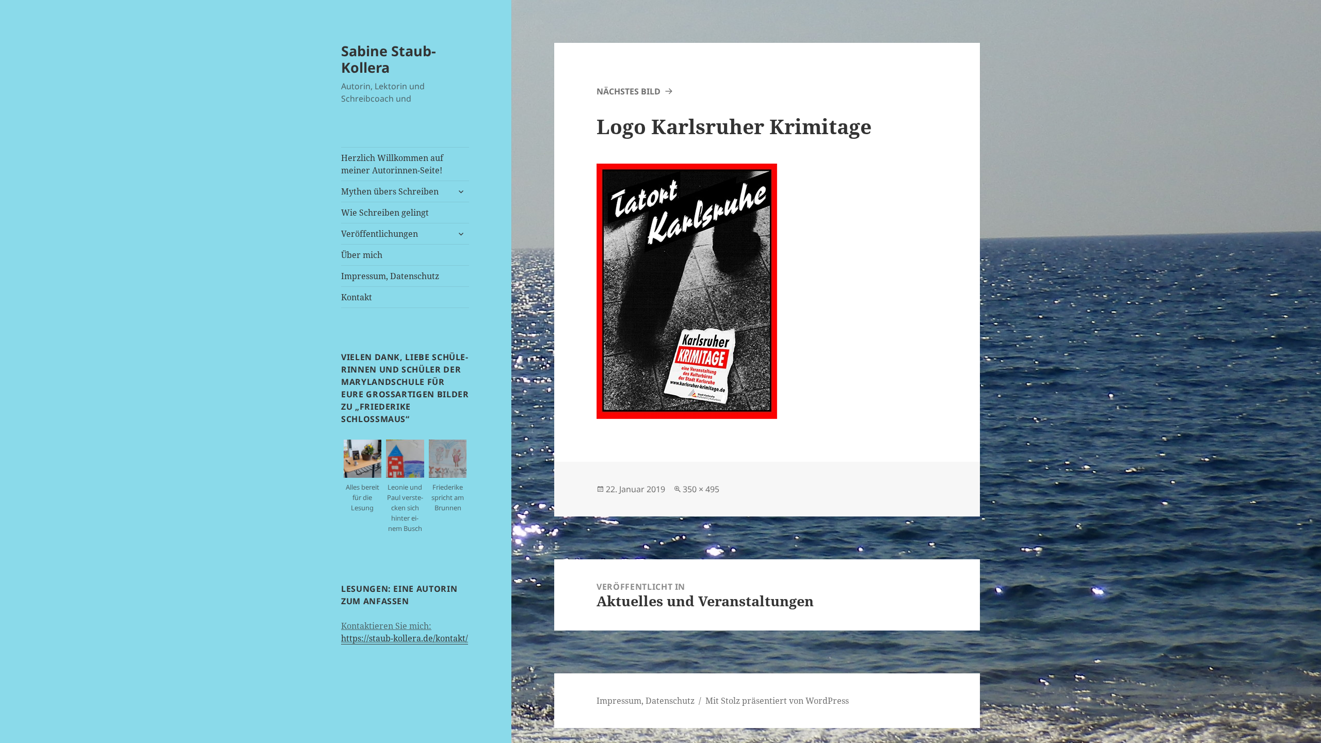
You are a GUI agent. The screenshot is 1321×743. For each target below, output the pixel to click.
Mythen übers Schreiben (390, 191)
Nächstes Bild (628, 91)
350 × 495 (701, 489)
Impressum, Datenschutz (390, 276)
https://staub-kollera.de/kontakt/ (404, 638)
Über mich (361, 255)
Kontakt (356, 297)
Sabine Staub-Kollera (388, 59)
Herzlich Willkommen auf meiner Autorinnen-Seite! (392, 164)
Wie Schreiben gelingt (385, 212)
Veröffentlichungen (379, 233)
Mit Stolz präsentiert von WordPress (777, 700)
